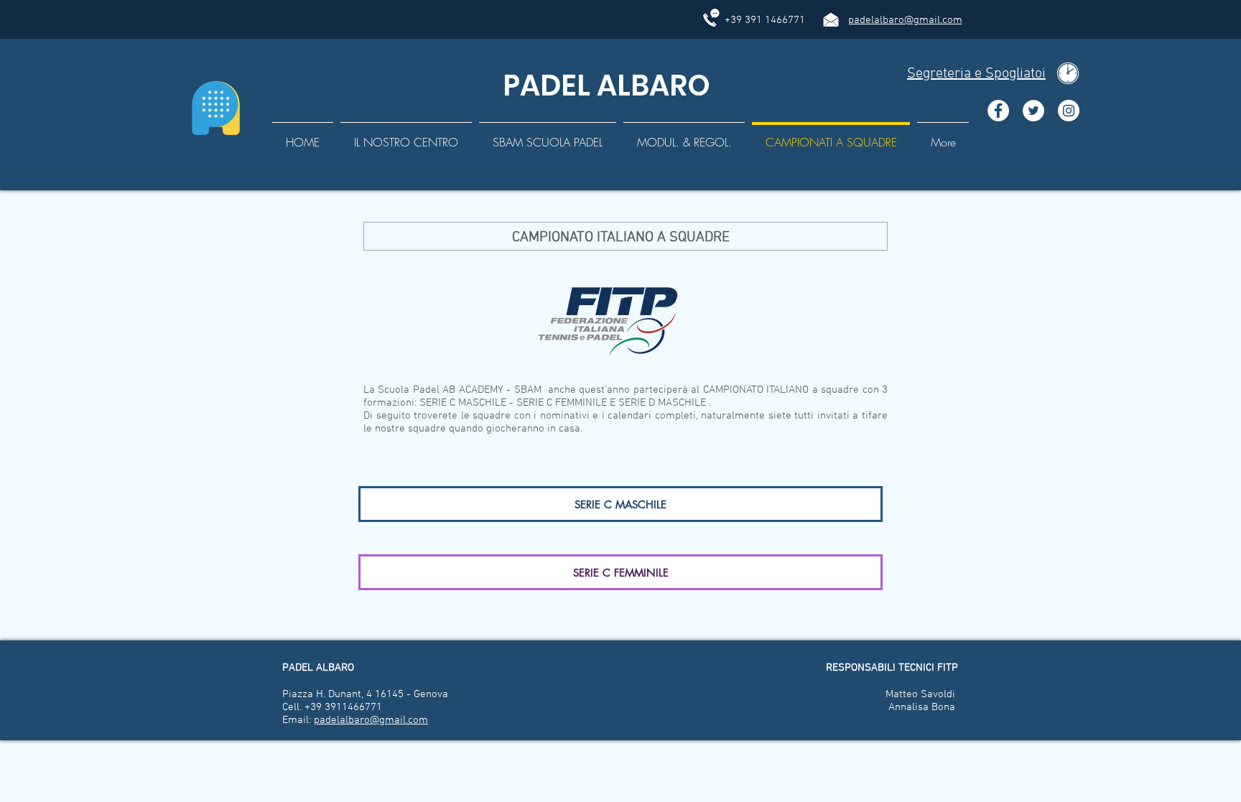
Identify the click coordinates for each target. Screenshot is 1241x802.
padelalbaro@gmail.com (905, 20)
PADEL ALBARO (603, 85)
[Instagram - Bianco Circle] (1068, 110)
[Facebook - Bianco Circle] (998, 110)
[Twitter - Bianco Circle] (1033, 110)
